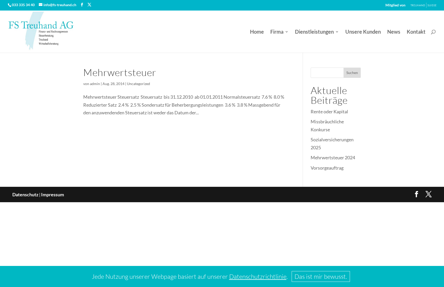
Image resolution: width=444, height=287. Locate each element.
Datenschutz (25, 194)
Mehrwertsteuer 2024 (333, 157)
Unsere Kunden (363, 32)
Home (257, 32)
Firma (276, 32)
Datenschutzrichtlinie (257, 276)
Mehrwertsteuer (119, 72)
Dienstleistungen (314, 32)
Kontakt (416, 32)
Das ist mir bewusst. (320, 276)
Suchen (352, 72)
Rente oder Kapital (329, 111)
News (393, 32)
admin (95, 83)
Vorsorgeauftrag (327, 168)
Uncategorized (138, 83)
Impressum (52, 194)
